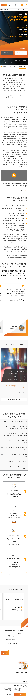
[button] (25, 5)
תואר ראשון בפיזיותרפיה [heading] (14, 599)
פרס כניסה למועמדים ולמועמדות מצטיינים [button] (14, 387)
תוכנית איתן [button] (20, 392)
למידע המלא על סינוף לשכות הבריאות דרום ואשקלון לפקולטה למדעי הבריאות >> (15, 257)
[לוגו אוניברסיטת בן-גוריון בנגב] (17, 5)
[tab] (22, 67)
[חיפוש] (10, 5)
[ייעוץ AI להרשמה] (25, 666)
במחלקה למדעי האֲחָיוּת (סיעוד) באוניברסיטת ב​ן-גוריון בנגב (14, 118)
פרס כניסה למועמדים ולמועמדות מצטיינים (16, 373)
